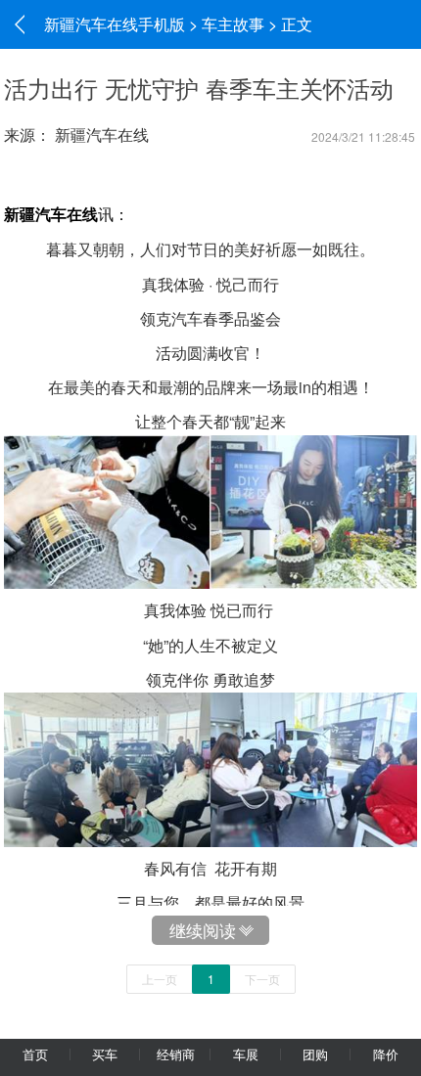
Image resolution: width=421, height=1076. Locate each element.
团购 (315, 1054)
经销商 (176, 1054)
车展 (245, 1054)
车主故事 (233, 24)
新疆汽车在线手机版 (114, 24)
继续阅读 (202, 930)
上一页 (159, 978)
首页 (35, 1054)
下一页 (262, 978)
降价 (385, 1054)
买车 (104, 1054)
